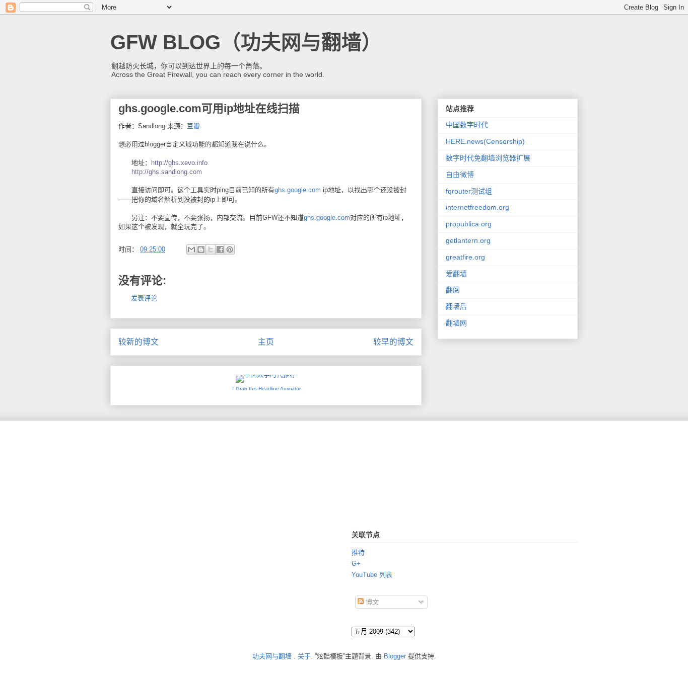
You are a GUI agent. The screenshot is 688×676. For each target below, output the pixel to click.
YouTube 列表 (372, 574)
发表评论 (144, 298)
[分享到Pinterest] (230, 249)
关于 (304, 656)
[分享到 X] (210, 249)
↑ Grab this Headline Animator (266, 388)
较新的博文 (138, 341)
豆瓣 (193, 126)
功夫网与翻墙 (272, 656)
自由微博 (460, 175)
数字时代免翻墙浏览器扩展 (488, 158)
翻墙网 (456, 323)
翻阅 (453, 290)
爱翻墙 (456, 274)
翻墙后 (456, 306)
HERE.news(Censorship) (485, 141)
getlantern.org (468, 240)
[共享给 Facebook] (220, 249)
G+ (356, 563)
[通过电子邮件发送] (191, 249)
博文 (371, 602)
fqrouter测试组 (469, 191)
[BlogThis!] (201, 249)
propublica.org (469, 224)
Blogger (395, 656)
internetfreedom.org (477, 207)
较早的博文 (393, 341)
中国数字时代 (467, 125)
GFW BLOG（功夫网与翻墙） (246, 42)
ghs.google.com (297, 190)
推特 (358, 552)
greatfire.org (465, 257)
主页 (266, 341)
